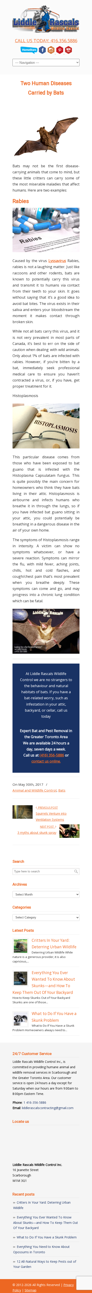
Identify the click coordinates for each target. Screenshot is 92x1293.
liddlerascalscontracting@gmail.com (47, 1108)
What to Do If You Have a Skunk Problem (47, 1237)
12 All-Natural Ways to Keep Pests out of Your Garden (44, 1264)
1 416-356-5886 (34, 1102)
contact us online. (46, 761)
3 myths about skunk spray (36, 832)
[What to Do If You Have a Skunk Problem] (20, 1019)
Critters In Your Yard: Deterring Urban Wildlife (42, 1205)
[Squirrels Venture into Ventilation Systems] (23, 818)
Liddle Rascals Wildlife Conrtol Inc (46, 18)
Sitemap (30, 1290)
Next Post (47, 827)
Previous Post (47, 808)
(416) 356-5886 (52, 755)
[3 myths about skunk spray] (69, 837)
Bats (61, 790)
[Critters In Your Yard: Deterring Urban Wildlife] (20, 946)
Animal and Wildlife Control (34, 790)
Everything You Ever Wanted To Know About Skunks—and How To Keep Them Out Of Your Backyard (45, 1222)
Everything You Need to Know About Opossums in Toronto (41, 1249)
